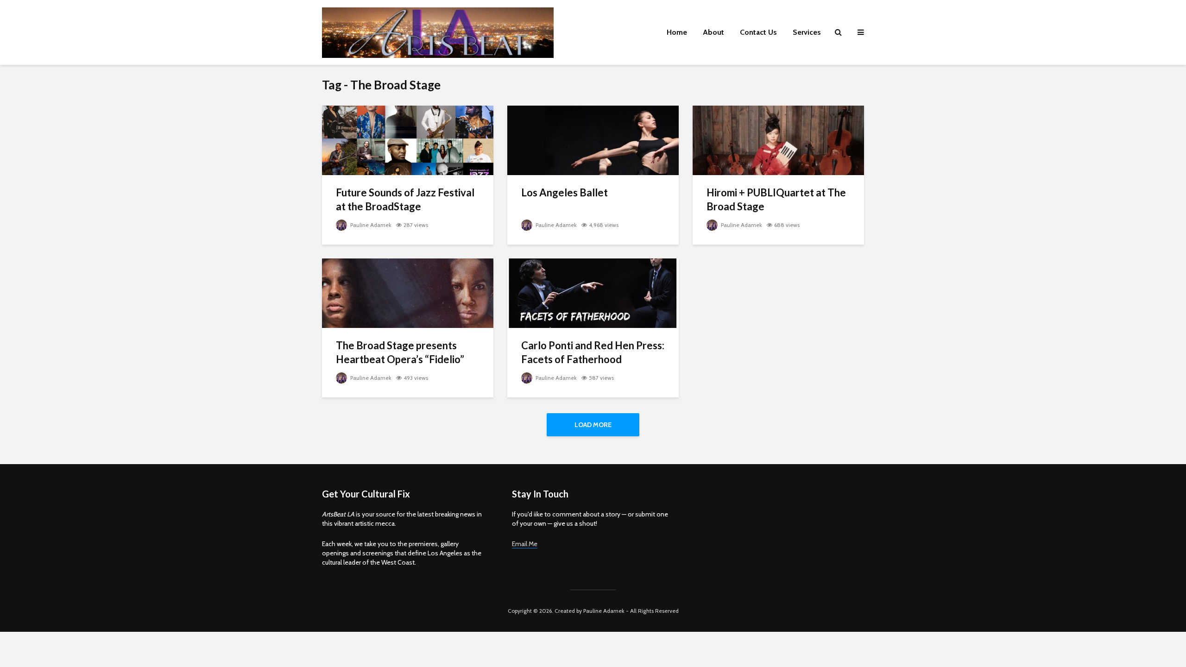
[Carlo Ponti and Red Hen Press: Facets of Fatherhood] (593, 292)
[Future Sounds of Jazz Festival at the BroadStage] (407, 139)
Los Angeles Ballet (564, 192)
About (713, 32)
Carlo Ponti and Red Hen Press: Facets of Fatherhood (592, 352)
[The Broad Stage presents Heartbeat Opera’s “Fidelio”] (407, 292)
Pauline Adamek (370, 224)
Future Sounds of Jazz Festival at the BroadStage (405, 199)
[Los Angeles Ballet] (593, 139)
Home (677, 32)
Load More (593, 425)
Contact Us (758, 32)
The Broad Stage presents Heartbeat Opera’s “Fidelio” (400, 352)
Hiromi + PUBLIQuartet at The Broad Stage (776, 199)
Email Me (524, 544)
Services (807, 32)
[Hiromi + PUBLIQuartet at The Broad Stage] (778, 139)
